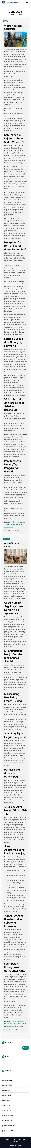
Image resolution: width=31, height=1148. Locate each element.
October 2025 (8, 1080)
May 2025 (7, 1100)
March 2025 (7, 1110)
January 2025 (8, 1120)
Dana (8, 530)
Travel (5, 21)
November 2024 (9, 1131)
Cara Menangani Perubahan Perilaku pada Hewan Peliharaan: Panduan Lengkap (15, 1023)
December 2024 (9, 1125)
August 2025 (8, 1085)
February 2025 (8, 1115)
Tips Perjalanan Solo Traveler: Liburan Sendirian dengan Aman (15, 524)
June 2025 (7, 1095)
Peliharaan (6, 538)
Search (8, 1042)
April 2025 (7, 1105)
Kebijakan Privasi (15, 1145)
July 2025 (7, 1090)
